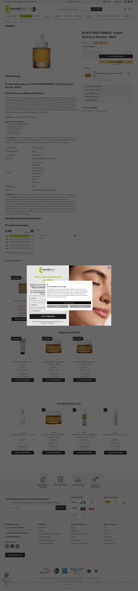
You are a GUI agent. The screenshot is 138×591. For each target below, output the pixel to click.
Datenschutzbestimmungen (77, 283)
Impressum (88, 283)
